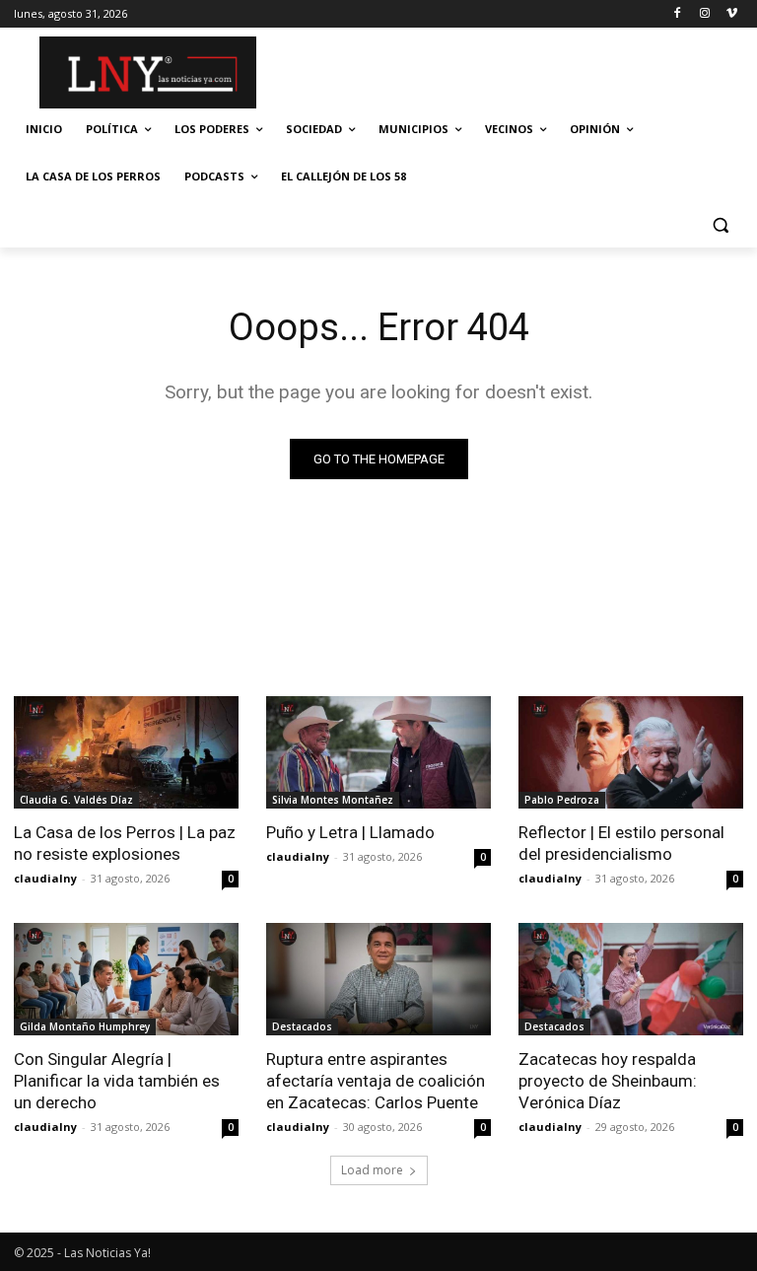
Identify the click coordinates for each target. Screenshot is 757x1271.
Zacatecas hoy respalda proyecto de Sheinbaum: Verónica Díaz (607, 1080)
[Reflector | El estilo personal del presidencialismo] (630, 752)
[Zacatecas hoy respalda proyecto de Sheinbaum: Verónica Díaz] (630, 979)
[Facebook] (677, 14)
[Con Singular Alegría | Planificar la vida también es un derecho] (126, 979)
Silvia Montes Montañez (332, 800)
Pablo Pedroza (561, 800)
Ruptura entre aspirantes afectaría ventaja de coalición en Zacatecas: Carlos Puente (375, 1080)
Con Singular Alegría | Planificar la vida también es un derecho (117, 1080)
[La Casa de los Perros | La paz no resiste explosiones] (126, 752)
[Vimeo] (732, 14)
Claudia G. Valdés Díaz (76, 800)
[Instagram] (704, 14)
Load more (372, 1170)
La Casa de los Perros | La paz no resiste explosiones (125, 843)
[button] (720, 224)
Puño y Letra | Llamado (350, 832)
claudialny (45, 878)
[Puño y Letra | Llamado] (378, 752)
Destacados (302, 1026)
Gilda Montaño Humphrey (85, 1026)
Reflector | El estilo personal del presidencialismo (621, 843)
